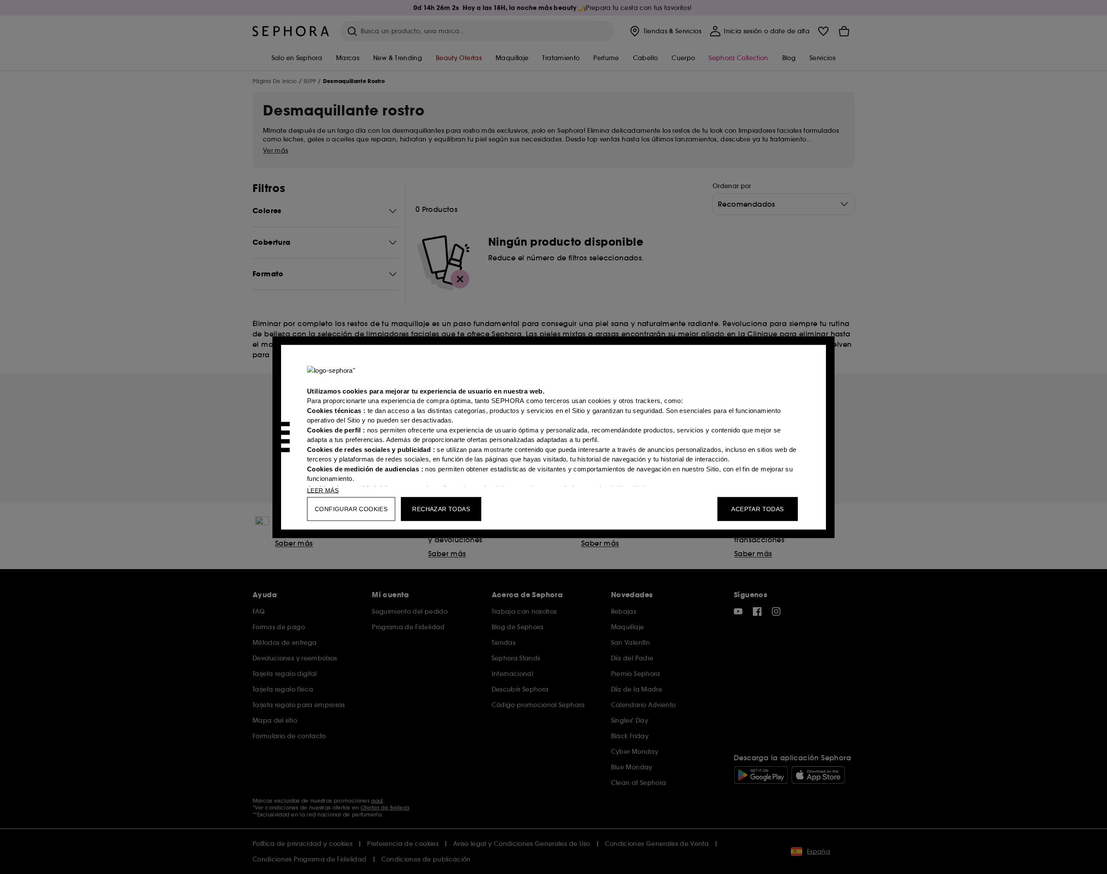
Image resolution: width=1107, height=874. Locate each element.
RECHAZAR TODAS (441, 508)
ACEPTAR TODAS (757, 508)
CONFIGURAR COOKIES (351, 508)
